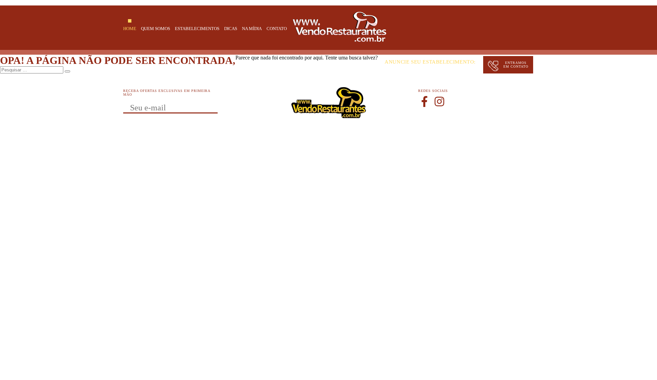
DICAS (230, 28)
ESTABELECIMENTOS (197, 28)
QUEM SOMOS (155, 28)
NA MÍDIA (252, 28)
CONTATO (277, 28)
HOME (129, 28)
